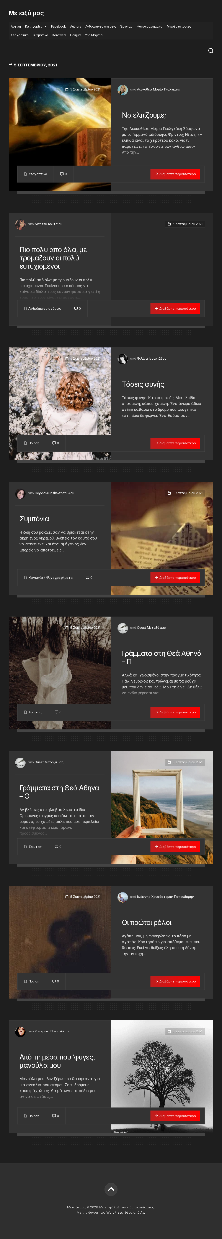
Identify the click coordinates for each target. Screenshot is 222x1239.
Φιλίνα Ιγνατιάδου (151, 358)
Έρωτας (126, 26)
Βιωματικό (40, 35)
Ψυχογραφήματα (150, 26)
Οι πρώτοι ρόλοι (146, 922)
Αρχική (16, 26)
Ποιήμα (75, 35)
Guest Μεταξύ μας (151, 627)
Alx (142, 1212)
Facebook (58, 26)
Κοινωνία (59, 35)
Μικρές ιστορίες (179, 26)
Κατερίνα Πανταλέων (52, 1031)
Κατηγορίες (33, 26)
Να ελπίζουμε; (144, 115)
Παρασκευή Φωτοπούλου (54, 493)
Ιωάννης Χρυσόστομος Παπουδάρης (165, 897)
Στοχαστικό (20, 35)
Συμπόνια (34, 519)
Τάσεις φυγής (143, 384)
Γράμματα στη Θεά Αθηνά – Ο (59, 792)
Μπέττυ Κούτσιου (48, 224)
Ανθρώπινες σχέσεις (100, 26)
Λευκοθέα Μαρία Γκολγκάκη (158, 89)
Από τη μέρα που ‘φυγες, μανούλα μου (57, 1061)
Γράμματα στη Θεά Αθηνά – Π (161, 657)
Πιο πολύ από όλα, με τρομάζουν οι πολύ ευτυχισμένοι (53, 258)
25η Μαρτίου (94, 35)
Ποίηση (33, 443)
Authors (75, 26)
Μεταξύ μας (26, 13)
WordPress (114, 1212)
